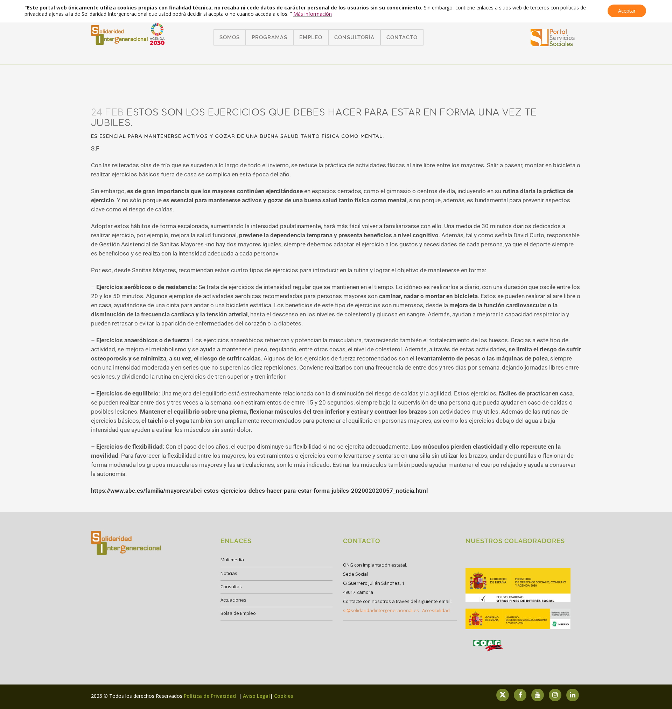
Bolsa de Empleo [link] (238, 613)
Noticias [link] (228, 573)
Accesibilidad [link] (436, 610)
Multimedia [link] (232, 559)
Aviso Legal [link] (256, 696)
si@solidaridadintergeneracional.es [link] (381, 610)
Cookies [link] (283, 696)
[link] (553, 44)
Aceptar (627, 10)
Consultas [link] (231, 586)
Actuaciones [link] (233, 600)
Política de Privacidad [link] (210, 696)
